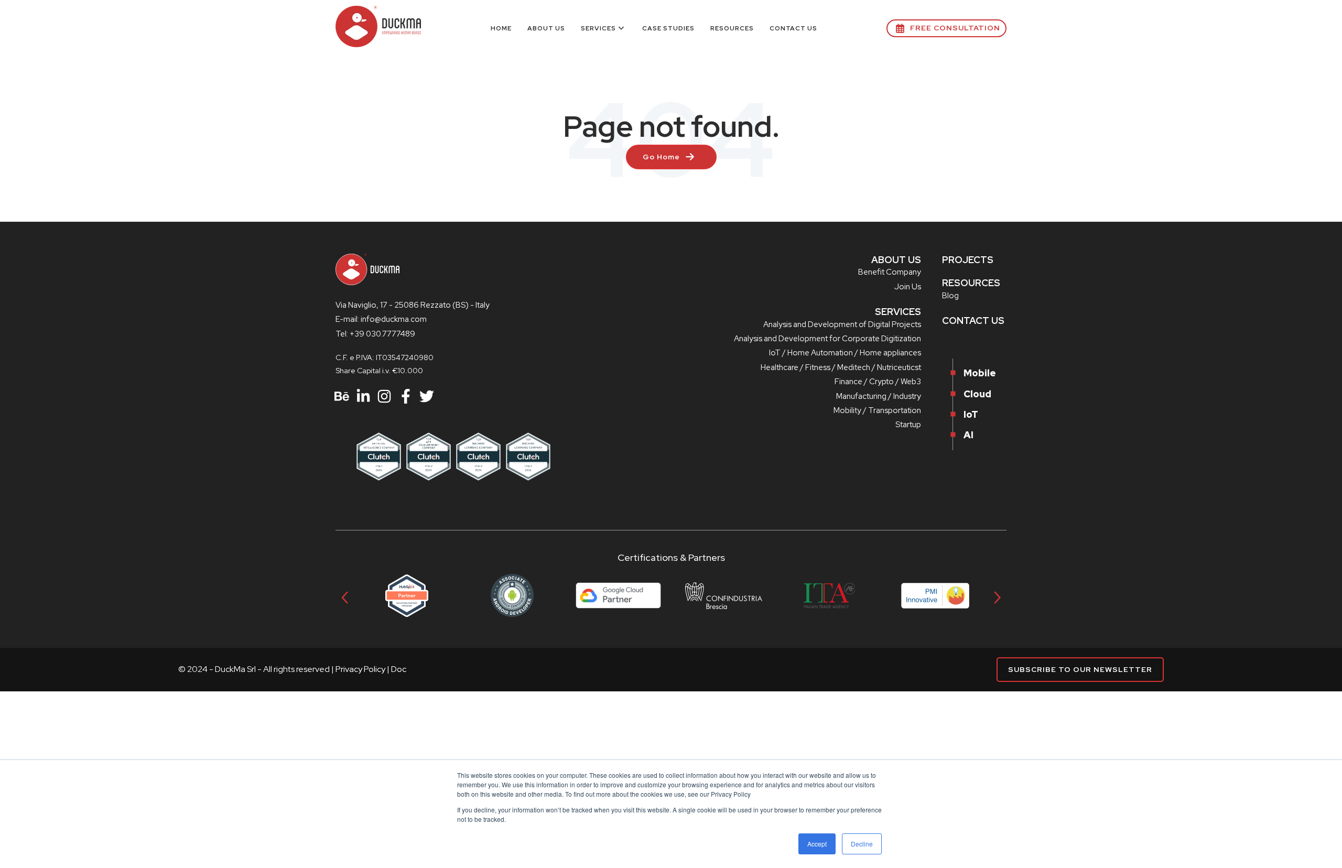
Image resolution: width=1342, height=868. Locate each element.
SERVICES (898, 312)
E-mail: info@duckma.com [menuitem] (381, 319)
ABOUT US (896, 260)
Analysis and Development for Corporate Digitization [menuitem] (827, 338)
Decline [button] (862, 843)
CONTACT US (973, 320)
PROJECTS (967, 260)
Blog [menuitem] (950, 295)
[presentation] (345, 595)
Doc (398, 669)
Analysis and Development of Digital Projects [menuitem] (842, 324)
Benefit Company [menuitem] (889, 272)
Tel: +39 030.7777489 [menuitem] (375, 334)
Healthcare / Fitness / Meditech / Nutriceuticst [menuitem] (841, 367)
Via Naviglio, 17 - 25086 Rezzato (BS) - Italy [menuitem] (413, 305)
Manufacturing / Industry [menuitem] (878, 396)
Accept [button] (817, 843)
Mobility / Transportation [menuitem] (877, 410)
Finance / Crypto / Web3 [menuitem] (878, 381)
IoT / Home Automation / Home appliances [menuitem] (845, 353)
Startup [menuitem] (908, 424)
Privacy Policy (360, 669)
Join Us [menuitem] (907, 286)
